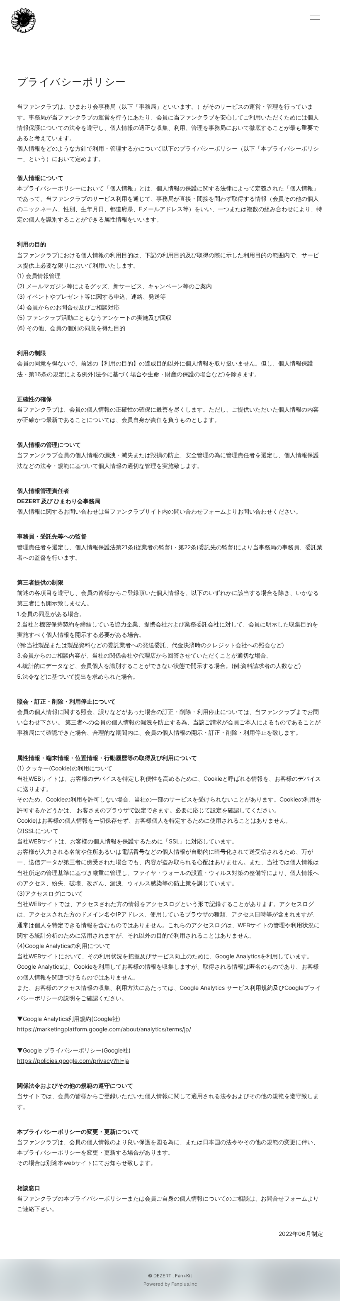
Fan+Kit (183, 1276)
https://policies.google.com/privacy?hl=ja (73, 1060)
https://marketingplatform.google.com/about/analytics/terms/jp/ (104, 1029)
